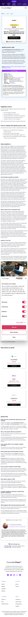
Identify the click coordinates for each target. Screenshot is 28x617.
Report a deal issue (18, 90)
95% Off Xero (3, 4)
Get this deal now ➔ (14, 37)
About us (3, 599)
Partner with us (4, 604)
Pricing (17, 586)
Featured (3, 588)
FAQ (9, 67)
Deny (14, 337)
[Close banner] (25, 278)
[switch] (24, 307)
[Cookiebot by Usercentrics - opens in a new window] (16, 278)
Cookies (17, 606)
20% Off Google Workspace (14, 4)
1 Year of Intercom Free (8, 4)
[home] (6, 8)
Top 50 (2, 584)
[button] (25, 8)
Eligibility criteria (10, 66)
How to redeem (18, 66)
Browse (3, 586)
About (23, 66)
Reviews (3, 591)
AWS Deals (19, 4)
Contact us (18, 599)
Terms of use (18, 601)
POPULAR (14, 1)
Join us (17, 584)
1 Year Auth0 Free (25, 4)
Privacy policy (19, 604)
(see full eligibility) (20, 77)
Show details (19, 322)
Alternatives (4, 67)
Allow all (14, 327)
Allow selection (14, 332)
